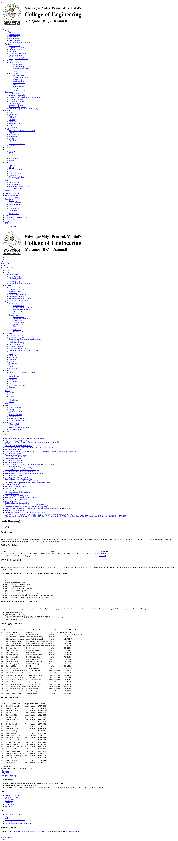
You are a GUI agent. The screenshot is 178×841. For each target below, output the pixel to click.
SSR (10, 157)
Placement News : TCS (13, 466)
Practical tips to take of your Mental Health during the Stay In (25, 512)
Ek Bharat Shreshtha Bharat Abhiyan (17, 503)
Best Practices (13, 175)
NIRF (7, 162)
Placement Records (15, 184)
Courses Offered (14, 46)
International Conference (17, 144)
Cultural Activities (19, 83)
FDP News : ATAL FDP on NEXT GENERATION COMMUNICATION (30, 464)
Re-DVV (12, 151)
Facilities (8, 110)
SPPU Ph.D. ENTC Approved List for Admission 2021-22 (24, 497)
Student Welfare (18, 86)
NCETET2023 (10, 219)
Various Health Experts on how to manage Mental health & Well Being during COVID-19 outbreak (38, 508)
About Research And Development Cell (22, 131)
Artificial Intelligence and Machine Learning (23, 109)
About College (14, 33)
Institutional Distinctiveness (18, 179)
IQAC (7, 164)
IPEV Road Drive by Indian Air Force (18, 492)
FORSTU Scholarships (13, 484)
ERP (6, 223)
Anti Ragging (13, 201)
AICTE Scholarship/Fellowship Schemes (18, 823)
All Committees (14, 214)
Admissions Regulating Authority (20, 57)
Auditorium (13, 114)
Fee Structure (9, 799)
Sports (11, 125)
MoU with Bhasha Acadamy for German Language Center (24, 473)
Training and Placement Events (19, 186)
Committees (9, 199)
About (7, 31)
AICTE (7, 816)
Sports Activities (18, 81)
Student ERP (13, 225)
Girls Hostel (13, 118)
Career (7, 215)
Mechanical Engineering (17, 96)
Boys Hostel (13, 116)
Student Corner (14, 73)
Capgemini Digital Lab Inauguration (17, 496)
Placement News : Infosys (14, 462)
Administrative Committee (21, 68)
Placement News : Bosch (13, 453)
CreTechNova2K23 (12, 494)
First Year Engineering (16, 94)
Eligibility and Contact (16, 48)
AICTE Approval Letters (13, 814)
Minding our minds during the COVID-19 (19, 510)
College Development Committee (20, 42)
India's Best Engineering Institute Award (18, 446)
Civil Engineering (15, 103)
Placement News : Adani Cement (16, 455)
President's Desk (14, 35)
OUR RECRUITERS (16, 188)
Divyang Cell (13, 210)
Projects (11, 133)
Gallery (7, 147)
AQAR (11, 168)
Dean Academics (18, 64)
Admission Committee (16, 55)
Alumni (7, 221)
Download (102, 553)
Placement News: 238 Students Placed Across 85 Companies (25, 438)
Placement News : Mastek (14, 459)
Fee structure (13, 51)
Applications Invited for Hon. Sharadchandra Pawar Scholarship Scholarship (30, 444)
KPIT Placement (11, 488)
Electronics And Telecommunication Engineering (25, 97)
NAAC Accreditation (16, 169)
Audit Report (9, 801)
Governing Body (14, 40)
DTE (6, 818)
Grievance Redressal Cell (17, 204)
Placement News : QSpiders (14, 475)
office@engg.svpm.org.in (9, 267)
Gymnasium (13, 121)
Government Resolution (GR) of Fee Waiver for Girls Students (26, 481)
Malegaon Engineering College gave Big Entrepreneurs (23, 468)
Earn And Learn (18, 75)
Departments (9, 92)
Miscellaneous (13, 158)
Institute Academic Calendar (22, 66)
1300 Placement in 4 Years (14, 490)
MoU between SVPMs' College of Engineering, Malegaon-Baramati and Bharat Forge (33, 442)
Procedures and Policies (17, 177)
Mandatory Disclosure (12, 195)
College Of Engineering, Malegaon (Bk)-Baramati (28, 831)
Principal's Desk (14, 38)
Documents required (15, 49)
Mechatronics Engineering (17, 107)
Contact (7, 190)
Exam (15, 85)
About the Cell (14, 182)
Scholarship (13, 127)
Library (11, 112)
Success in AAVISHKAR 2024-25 (17, 457)
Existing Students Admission (18, 59)
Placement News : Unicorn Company (17, 477)
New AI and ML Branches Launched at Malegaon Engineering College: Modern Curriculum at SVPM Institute (41, 451)
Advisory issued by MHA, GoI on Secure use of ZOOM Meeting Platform (30, 505)
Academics (8, 60)
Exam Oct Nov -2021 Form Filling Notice (19, 499)
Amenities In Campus (16, 123)
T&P (6, 181)
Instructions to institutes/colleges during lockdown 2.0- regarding (26, 507)
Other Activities (18, 79)
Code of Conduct (18, 70)
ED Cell (11, 142)
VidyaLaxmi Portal (19, 90)
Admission (8, 44)
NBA (11, 171)
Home (7, 29)
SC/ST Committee (15, 203)
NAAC (7, 149)
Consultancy (13, 140)
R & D (7, 129)
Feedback (12, 155)
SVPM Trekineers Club (21, 77)
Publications (13, 136)
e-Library (12, 160)
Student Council (14, 212)
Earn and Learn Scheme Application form (19, 479)
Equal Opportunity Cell (16, 208)
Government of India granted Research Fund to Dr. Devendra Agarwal (28, 483)
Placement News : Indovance (15, 460)
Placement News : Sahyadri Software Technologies (22, 470)
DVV (11, 153)
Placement (8, 806)
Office (15, 72)
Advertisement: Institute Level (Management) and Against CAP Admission (30, 447)
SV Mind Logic (74, 831)
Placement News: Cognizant (15, 449)
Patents (11, 138)
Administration (14, 62)
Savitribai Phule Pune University (15, 820)
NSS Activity (17, 88)
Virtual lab (8, 822)
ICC (10, 206)
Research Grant (14, 134)
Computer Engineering (16, 99)
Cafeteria (12, 120)
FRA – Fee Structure (11, 197)
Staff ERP (12, 227)
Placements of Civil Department (16, 486)
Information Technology (17, 101)
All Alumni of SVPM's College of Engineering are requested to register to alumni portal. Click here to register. (41, 514)
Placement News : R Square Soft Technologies (21, 471)
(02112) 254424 (6, 263)
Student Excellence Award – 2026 (16, 440)
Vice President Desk (15, 36)
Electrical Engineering (16, 105)
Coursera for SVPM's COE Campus (17, 217)
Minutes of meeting (15, 173)
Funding (12, 145)
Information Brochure (12, 193)
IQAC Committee (15, 166)
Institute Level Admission (17, 53)
